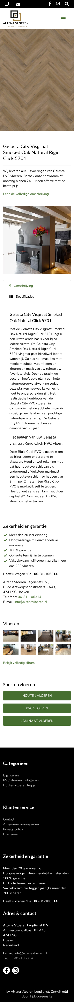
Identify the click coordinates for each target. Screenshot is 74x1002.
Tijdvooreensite (40, 996)
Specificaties (25, 296)
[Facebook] (49, 4)
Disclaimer (11, 834)
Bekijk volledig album (19, 663)
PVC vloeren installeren (21, 780)
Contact (8, 819)
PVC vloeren (37, 708)
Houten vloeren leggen (20, 785)
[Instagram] (58, 4)
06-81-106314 (29, 597)
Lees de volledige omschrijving (26, 194)
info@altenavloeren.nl (30, 602)
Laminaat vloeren (37, 721)
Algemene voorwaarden (21, 824)
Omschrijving (23, 286)
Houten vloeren (37, 695)
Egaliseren (11, 775)
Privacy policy (13, 829)
